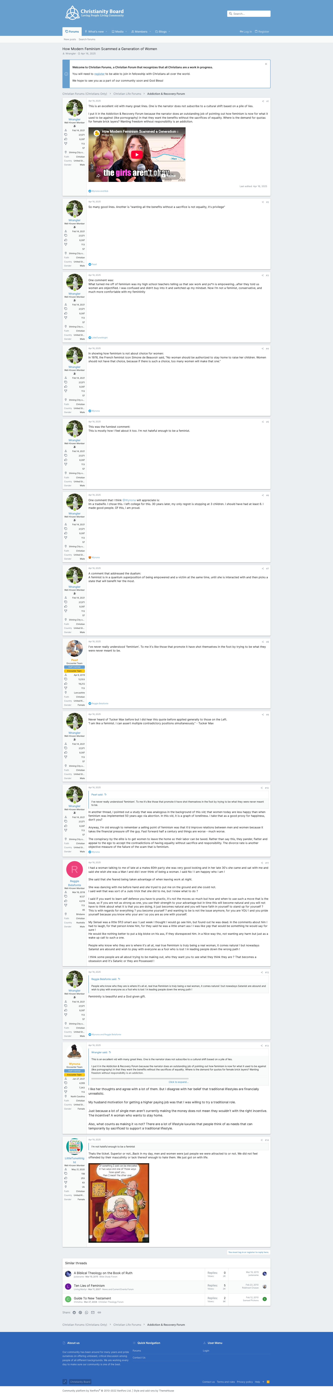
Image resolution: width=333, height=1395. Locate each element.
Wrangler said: (99, 1052)
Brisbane (80, 914)
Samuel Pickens (251, 1300)
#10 (267, 788)
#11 (267, 863)
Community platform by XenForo (96, 1390)
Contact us (139, 1357)
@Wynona (129, 500)
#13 (267, 1045)
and (100, 191)
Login (206, 1350)
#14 (267, 1140)
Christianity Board (80, 1381)
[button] (106, 31)
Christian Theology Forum (111, 1302)
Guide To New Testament (92, 1298)
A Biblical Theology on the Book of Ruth (103, 1273)
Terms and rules (226, 1381)
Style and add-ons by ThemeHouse (154, 1390)
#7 (267, 568)
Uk (83, 1187)
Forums (137, 1350)
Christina (78, 1302)
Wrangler (71, 53)
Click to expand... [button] (179, 1081)
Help (257, 1381)
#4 (267, 348)
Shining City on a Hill (79, 152)
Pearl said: (97, 794)
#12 (267, 972)
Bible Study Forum (108, 1276)
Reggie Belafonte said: (104, 979)
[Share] (263, 101)
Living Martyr (80, 1289)
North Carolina (78, 1096)
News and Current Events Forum (118, 1289)
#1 (267, 101)
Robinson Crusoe (250, 1287)
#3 (267, 275)
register (99, 74)
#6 (267, 495)
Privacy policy (245, 1381)
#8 (267, 642)
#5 (267, 422)
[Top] (263, 1382)
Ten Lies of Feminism (89, 1285)
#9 (267, 714)
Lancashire (79, 692)
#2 (267, 202)
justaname (79, 1276)
